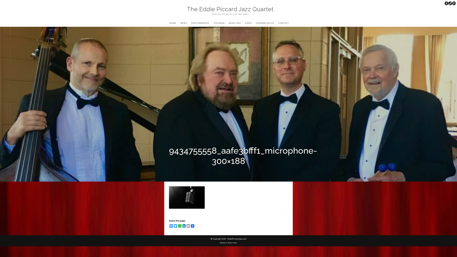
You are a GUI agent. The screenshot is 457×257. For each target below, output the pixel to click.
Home (173, 23)
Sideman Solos (265, 23)
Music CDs (235, 23)
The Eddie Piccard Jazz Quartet (230, 9)
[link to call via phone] (450, 3)
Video (248, 23)
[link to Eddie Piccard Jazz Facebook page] (446, 3)
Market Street (232, 243)
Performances (200, 23)
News (183, 23)
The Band (219, 23)
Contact (283, 23)
